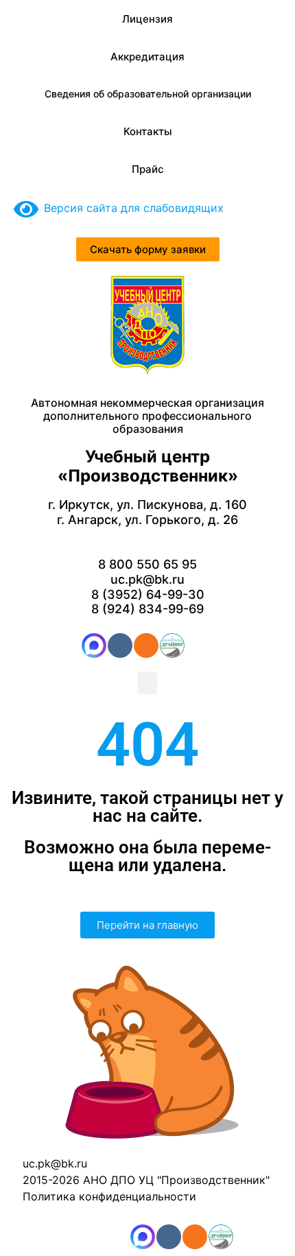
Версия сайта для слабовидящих (131, 208)
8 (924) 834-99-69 (147, 609)
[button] (147, 683)
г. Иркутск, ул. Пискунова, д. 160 (147, 504)
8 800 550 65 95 (147, 564)
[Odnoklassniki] (146, 645)
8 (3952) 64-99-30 (147, 594)
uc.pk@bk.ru (147, 579)
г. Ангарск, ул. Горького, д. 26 (147, 519)
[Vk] (120, 645)
